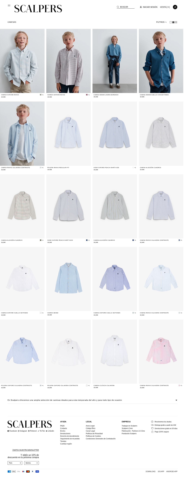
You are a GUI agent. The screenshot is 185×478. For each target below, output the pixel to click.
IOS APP (161, 471)
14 (32, 89)
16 (36, 89)
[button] (9, 6)
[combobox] (15, 463)
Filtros (160, 22)
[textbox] (15, 463)
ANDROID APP (171, 471)
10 (23, 89)
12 (27, 89)
